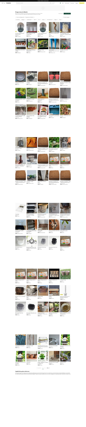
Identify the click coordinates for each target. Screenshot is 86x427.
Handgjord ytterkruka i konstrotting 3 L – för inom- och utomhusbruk (42, 313)
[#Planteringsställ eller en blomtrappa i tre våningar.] (32, 208)
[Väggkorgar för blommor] (32, 142)
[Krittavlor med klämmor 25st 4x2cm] (54, 224)
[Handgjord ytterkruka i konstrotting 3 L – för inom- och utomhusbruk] (43, 307)
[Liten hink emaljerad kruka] (65, 44)
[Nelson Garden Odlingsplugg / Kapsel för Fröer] (32, 44)
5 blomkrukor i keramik (30, 181)
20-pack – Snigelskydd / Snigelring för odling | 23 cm (43, 363)
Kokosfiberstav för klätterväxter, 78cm (54, 34)
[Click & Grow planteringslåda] (54, 339)
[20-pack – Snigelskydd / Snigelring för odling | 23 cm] (43, 356)
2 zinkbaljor (28, 82)
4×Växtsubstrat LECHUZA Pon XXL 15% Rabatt (65, 346)
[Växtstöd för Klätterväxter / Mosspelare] (54, 307)
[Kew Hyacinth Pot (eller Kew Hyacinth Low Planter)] (43, 208)
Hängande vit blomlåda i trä (64, 99)
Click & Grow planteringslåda (53, 345)
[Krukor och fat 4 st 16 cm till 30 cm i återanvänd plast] (65, 307)
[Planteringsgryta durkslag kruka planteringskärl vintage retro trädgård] (54, 142)
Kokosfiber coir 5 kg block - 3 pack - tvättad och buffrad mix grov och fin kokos (43, 149)
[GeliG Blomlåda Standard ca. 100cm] (43, 175)
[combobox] (33, 3)
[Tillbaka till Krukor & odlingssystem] (15, 17)
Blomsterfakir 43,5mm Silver (42, 247)
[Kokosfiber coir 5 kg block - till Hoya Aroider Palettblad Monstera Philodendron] (43, 76)
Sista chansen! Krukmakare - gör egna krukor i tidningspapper (20, 165)
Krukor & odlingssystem (20, 17)
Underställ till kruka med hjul (19, 82)
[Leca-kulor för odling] (20, 142)
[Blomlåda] (54, 290)
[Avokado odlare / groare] (65, 224)
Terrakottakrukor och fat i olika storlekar (20, 50)
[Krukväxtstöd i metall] (32, 339)
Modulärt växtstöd (63, 362)
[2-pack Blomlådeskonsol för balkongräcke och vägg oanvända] (54, 208)
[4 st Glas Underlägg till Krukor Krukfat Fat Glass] (20, 27)
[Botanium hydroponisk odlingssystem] (43, 93)
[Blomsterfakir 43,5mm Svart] (54, 241)
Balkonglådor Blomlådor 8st (64, 148)
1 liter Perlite (17, 214)
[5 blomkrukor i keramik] (32, 175)
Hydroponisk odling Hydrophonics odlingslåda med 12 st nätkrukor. (65, 215)
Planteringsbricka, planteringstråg (54, 115)
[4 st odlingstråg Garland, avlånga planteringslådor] (32, 224)
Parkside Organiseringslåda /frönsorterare (19, 231)
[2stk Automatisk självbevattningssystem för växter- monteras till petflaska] (54, 44)
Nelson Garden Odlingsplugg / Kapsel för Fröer (31, 50)
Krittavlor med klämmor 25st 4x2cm (54, 230)
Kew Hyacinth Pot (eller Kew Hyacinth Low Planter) (42, 215)
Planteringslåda (40, 230)
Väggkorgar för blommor (30, 148)
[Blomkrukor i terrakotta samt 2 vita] (65, 109)
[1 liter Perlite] (20, 208)
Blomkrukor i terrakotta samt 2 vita (65, 115)
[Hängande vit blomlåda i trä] (65, 93)
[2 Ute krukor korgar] (65, 274)
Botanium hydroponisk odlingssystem (41, 99)
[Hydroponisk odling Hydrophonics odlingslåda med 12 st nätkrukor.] (65, 208)
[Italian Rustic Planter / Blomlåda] (54, 356)
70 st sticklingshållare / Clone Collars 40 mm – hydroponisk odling (65, 34)
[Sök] (50, 3)
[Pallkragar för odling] (43, 44)
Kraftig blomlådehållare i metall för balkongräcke (20, 99)
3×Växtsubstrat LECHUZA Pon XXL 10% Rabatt (20, 363)
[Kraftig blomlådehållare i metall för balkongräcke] (20, 93)
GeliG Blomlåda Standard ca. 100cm (42, 182)
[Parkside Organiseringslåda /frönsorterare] (20, 224)
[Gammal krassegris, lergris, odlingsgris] (32, 109)
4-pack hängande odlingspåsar (20, 345)
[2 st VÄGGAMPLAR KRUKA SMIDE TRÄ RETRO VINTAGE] (20, 109)
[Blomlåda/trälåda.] (43, 290)
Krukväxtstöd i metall (30, 345)
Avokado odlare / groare (63, 230)
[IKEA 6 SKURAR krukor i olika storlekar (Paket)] (32, 27)
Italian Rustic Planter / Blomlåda (53, 362)
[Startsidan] (8, 3)
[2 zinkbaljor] (32, 76)
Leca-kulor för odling (18, 148)
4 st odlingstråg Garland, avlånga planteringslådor (31, 231)
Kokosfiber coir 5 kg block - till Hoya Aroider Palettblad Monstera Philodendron (43, 83)
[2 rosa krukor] (54, 76)
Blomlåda (50, 296)
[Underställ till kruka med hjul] (20, 76)
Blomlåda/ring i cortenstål (30, 99)
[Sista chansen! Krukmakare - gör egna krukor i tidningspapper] (20, 159)
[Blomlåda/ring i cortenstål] (32, 93)
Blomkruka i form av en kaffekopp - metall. (20, 297)
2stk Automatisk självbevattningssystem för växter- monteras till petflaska (54, 50)
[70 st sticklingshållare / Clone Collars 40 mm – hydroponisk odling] (65, 27)
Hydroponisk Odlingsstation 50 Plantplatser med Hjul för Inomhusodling (64, 297)
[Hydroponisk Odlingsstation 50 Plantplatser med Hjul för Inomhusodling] (65, 290)
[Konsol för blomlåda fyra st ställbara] (54, 274)
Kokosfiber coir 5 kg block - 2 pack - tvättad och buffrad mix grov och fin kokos (43, 165)
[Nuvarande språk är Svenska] (60, 3)
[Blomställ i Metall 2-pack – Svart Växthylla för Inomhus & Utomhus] (32, 241)
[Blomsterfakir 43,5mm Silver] (43, 241)
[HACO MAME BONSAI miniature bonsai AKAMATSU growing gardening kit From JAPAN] (43, 109)
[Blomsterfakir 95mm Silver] (20, 307)
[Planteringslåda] (43, 224)
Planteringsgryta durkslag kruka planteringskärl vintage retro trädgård (53, 149)
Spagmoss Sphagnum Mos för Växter (53, 165)
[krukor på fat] (32, 356)
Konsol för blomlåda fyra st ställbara (53, 280)
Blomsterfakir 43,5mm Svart (53, 247)
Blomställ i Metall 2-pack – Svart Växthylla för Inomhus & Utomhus (31, 248)
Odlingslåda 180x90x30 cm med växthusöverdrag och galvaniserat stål (43, 346)
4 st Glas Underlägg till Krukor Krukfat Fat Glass (19, 34)
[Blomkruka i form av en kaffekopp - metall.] (20, 290)
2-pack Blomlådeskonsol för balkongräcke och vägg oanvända (54, 215)
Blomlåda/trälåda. (40, 296)
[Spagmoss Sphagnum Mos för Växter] (54, 159)
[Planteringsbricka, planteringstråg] (54, 109)
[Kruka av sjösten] (32, 159)
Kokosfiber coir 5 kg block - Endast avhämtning (65, 83)
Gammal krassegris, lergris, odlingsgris (30, 116)
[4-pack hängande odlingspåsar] (20, 339)
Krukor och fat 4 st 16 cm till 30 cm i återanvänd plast (65, 313)
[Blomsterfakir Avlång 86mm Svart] (32, 307)
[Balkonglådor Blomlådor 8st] (65, 142)
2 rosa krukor (51, 82)
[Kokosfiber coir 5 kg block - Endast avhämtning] (65, 76)
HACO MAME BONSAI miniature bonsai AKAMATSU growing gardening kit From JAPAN (42, 116)
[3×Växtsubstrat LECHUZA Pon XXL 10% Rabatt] (20, 356)
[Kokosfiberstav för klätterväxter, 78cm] (54, 27)
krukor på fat (28, 362)
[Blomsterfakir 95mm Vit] (20, 241)
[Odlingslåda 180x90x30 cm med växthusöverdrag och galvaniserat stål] (43, 339)
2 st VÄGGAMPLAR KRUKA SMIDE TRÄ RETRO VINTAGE (20, 116)
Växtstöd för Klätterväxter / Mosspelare (53, 313)
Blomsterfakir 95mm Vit (18, 247)
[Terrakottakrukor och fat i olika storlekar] (20, 44)
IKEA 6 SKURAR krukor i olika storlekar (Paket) (31, 34)
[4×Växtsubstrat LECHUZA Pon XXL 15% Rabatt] (65, 339)
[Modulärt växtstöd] (65, 356)
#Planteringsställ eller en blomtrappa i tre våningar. (30, 215)
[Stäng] (85, 0)
